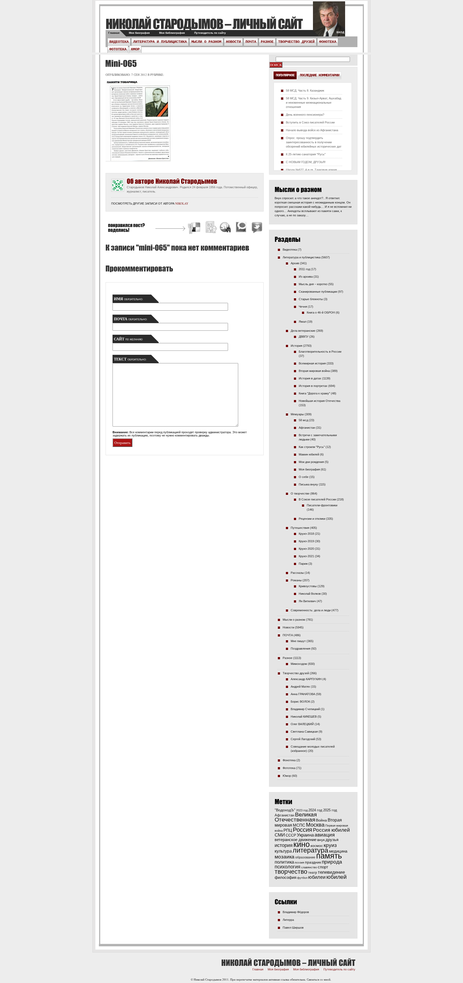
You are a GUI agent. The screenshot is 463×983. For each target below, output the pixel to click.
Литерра (288, 919)
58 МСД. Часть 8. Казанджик (305, 90)
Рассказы (297, 572)
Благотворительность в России (320, 351)
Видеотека (119, 42)
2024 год (315, 810)
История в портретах (313, 385)
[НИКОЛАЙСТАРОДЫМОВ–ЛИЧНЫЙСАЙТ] (204, 24)
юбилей (336, 877)
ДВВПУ (303, 336)
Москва (315, 825)
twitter (329, 21)
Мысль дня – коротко (313, 284)
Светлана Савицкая (304, 731)
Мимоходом (299, 663)
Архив (295, 263)
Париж (303, 563)
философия (285, 877)
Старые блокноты (311, 299)
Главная (114, 32)
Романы (296, 580)
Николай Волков (310, 593)
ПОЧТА (250, 42)
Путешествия (300, 527)
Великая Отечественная (296, 817)
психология (287, 866)
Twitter (256, 228)
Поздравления (300, 648)
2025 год (330, 810)
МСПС (299, 825)
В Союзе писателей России (317, 499)
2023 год (302, 810)
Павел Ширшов (293, 927)
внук (321, 840)
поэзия (299, 862)
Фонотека (327, 42)
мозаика (284, 857)
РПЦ (287, 830)
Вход (340, 32)
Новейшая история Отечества (319, 400)
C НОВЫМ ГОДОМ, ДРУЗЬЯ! (306, 162)
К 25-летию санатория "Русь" (306, 154)
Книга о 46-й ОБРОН (321, 312)
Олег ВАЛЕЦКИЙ (302, 724)
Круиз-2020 (306, 548)
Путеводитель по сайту (210, 32)
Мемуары (297, 414)
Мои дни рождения (311, 462)
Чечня (303, 306)
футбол (302, 877)
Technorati (241, 228)
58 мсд (303, 420)
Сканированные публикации (318, 291)
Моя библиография (172, 32)
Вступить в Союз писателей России (310, 122)
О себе (303, 477)
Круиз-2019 (306, 541)
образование (305, 857)
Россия (302, 829)
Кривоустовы (308, 586)
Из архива (306, 276)
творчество (291, 871)
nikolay (181, 203)
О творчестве (300, 493)
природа (332, 862)
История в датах (310, 378)
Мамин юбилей (309, 454)
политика (284, 862)
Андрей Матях (300, 686)
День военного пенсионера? (305, 114)
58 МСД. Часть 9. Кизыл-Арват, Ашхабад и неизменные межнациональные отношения (313, 102)
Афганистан (307, 427)
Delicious (195, 228)
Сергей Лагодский (303, 739)
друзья (332, 839)
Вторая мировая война (314, 370)
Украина (305, 835)
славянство (309, 867)
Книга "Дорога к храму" (314, 393)
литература (310, 850)
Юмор (135, 49)
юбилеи (317, 877)
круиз (330, 845)
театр (312, 873)
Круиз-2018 (306, 533)
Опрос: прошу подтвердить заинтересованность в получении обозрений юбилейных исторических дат (313, 142)
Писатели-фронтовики (322, 505)
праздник (313, 862)
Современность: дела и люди (311, 610)
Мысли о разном (206, 42)
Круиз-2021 (306, 556)
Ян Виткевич (307, 601)
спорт (323, 867)
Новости (233, 42)
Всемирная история (312, 363)
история (284, 845)
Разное (267, 42)
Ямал (302, 321)
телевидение (331, 872)
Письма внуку (308, 484)
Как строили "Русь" (312, 447)
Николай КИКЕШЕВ (304, 716)
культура (283, 851)
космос (317, 845)
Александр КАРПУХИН (306, 679)
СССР (291, 835)
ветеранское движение (295, 839)
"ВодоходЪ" (285, 810)
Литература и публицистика (160, 42)
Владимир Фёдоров (296, 912)
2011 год (304, 269)
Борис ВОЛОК (300, 701)
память (329, 855)
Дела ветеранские (303, 330)
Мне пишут (298, 641)
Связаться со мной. (319, 979)
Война (321, 820)
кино (301, 844)
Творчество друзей (296, 42)
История (296, 345)
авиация (325, 835)
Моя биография (139, 32)
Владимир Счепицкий (305, 709)
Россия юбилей (331, 830)
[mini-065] (120, 63)
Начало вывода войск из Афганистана (312, 130)
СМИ (280, 835)
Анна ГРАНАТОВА (303, 694)
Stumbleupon (225, 228)
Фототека (117, 49)
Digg (211, 228)
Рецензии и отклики (312, 518)
